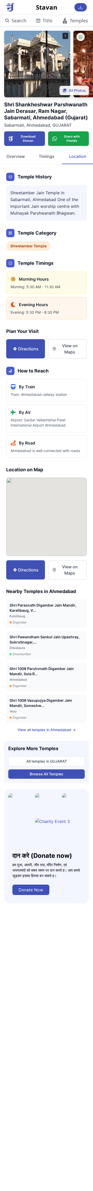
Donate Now (31, 889)
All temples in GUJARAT (46, 761)
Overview (15, 156)
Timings (47, 156)
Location (77, 156)
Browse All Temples (46, 774)
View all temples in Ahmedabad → (47, 730)
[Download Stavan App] (80, 7)
